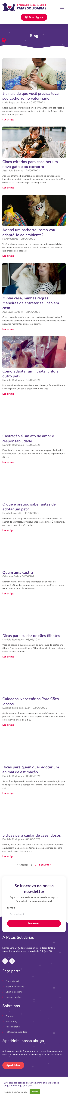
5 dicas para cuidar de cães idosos (31, 835)
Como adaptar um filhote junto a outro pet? (30, 374)
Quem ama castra (17, 572)
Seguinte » (45, 864)
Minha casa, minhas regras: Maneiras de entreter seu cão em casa (30, 303)
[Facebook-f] (5, 961)
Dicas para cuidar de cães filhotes (31, 635)
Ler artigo (8, 119)
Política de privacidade (16, 1091)
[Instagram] (12, 961)
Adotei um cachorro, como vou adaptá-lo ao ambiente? (28, 232)
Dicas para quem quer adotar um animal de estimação (30, 770)
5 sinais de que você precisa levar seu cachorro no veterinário (31, 96)
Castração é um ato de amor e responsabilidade (28, 438)
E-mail (11, 907)
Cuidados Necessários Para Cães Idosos (30, 701)
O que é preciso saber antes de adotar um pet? (29, 507)
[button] (62, 7)
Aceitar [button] (34, 1091)
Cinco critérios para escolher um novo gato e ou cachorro (30, 164)
